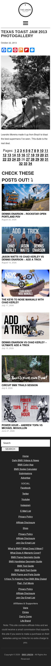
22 (4, 159)
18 (32, 154)
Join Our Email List (25, 542)
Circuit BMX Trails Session (20, 385)
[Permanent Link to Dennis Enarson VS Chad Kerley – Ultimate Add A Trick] (25, 325)
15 (18, 154)
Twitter (25, 493)
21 (46, 154)
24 (14, 159)
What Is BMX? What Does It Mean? (25, 548)
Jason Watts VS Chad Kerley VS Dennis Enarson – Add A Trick (23, 258)
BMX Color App (25, 464)
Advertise (25, 477)
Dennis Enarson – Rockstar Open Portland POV (24, 215)
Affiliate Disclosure (25, 522)
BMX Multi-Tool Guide (26, 570)
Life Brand (25, 620)
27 (28, 159)
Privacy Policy (25, 516)
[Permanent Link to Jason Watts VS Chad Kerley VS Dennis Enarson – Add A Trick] (25, 240)
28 (32, 159)
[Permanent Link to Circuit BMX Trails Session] (25, 368)
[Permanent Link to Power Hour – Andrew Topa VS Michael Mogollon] (25, 408)
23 (9, 159)
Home (26, 456)
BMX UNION (25, 10)
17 (28, 154)
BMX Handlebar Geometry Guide (25, 561)
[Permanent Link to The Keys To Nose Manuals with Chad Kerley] (25, 283)
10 (41, 150)
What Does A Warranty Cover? (25, 552)
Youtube (25, 499)
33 (25, 163)
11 (46, 150)
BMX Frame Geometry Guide (25, 557)
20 (42, 154)
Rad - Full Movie (25, 583)
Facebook (25, 487)
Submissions (25, 473)
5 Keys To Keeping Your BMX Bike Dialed (25, 578)
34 (30, 163)
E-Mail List (25, 510)
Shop (25, 528)
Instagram (25, 505)
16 (23, 154)
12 (4, 154)
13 (9, 154)
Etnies (25, 612)
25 (18, 159)
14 (14, 154)
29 (37, 159)
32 (21, 163)
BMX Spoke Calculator (25, 469)
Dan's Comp (25, 616)
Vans (25, 607)
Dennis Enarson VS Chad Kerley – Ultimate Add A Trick (24, 344)
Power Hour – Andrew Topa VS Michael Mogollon (22, 426)
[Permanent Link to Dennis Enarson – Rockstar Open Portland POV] (25, 197)
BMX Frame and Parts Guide (25, 574)
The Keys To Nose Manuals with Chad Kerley (23, 301)
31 (46, 159)
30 (42, 159)
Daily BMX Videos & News (25, 460)
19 (37, 154)
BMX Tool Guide (25, 565)
